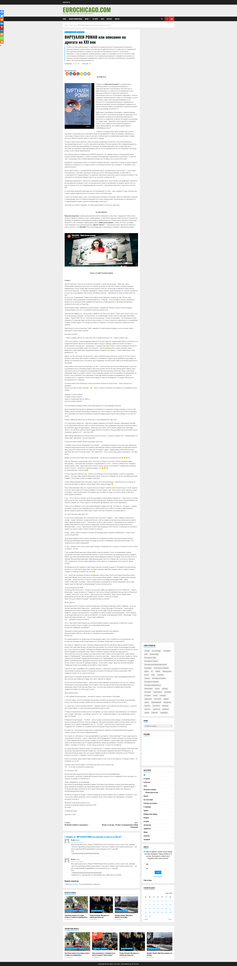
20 (166, 909)
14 (170, 905)
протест (147, 709)
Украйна (160, 675)
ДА (147, 864)
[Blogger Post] (78, 73)
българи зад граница (150, 803)
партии (147, 706)
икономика (157, 692)
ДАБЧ (147, 671)
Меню (86, 19)
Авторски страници (70, 32)
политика (156, 706)
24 (154, 912)
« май (146, 919)
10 (154, 905)
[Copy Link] (81, 73)
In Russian (147, 782)
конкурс (163, 695)
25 (158, 912)
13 (166, 905)
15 (145, 909)
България (148, 668)
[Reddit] (67, 73)
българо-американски (153, 685)
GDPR (102, 19)
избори (164, 689)
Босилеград (154, 654)
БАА (146, 654)
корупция (148, 699)
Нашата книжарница (75, 19)
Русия (146, 675)
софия (147, 713)
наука (147, 702)
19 (162, 909)
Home (64, 19)
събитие (154, 713)
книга (155, 695)
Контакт (109, 19)
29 (145, 916)
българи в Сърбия (159, 678)
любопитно (147, 828)
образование (156, 702)
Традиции (81, 910)
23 (150, 912)
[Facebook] (2, 12)
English (117, 19)
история (147, 695)
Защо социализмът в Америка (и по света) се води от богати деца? (105, 941)
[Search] (162, 19)
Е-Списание (147, 807)
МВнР (158, 671)
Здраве (146, 810)
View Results (158, 877)
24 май (147, 651)
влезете (75, 884)
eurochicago (156, 651)
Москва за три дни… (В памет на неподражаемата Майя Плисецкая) (120, 824)
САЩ (153, 675)
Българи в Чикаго (151, 661)
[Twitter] (85, 73)
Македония (167, 671)
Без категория (148, 799)
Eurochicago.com (87, 9)
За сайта (95, 19)
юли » (170, 919)
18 (158, 909)
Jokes (145, 786)
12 (162, 905)
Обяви (145, 832)
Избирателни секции (150, 814)
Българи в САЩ (150, 658)
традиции (163, 713)
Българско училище (161, 668)
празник (165, 706)
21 (170, 909)
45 (144, 775)
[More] (88, 73)
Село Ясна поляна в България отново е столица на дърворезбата (76, 904)
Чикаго (147, 678)
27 (166, 912)
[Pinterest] (74, 73)
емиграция (148, 689)
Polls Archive (148, 880)
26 (162, 912)
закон (157, 689)
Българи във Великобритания (156, 665)
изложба (148, 692)
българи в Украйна (151, 682)
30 (150, 916)
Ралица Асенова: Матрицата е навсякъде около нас (101, 904)
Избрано (146, 818)
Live (172, 19)
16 (150, 909)
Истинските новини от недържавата (76, 823)
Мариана (69, 63)
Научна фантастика (151, 792)
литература (80, 32)
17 (154, 909)
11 (158, 905)
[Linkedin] (70, 73)
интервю (167, 692)
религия (165, 709)
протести (156, 709)
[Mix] (2, 34)
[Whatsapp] (2, 38)
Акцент (146, 796)
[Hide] (0, 45)
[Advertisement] (157, 751)
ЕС (152, 671)
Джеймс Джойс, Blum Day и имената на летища (126, 904)
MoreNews (125, 964)
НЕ (147, 869)
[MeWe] (2, 31)
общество (167, 702)
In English (166, 651)
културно (157, 699)
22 (145, 912)
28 (170, 912)
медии (166, 699)
